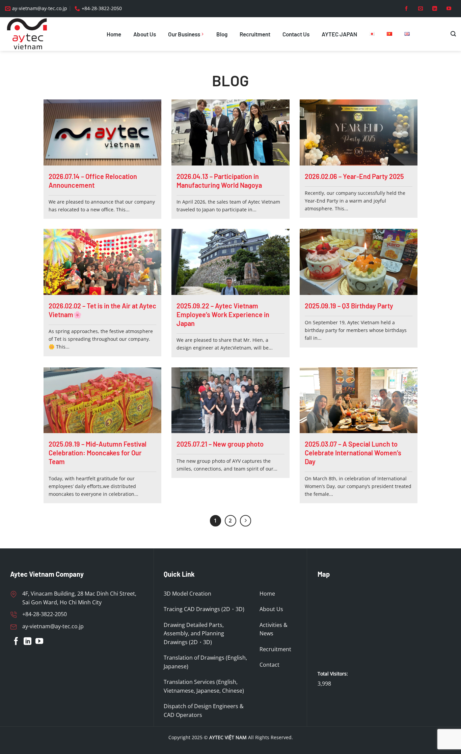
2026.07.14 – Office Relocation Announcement (93, 180)
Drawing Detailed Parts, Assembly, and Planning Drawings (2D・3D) (194, 633)
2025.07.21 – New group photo (220, 444)
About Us (144, 34)
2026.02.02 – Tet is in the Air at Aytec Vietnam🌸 (102, 310)
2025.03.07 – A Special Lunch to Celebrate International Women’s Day (353, 452)
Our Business (184, 34)
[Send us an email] (420, 8)
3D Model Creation (187, 593)
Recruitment (255, 34)
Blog (221, 34)
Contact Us (295, 34)
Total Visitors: (333, 673)
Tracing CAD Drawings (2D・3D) (204, 609)
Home (114, 34)
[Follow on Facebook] (406, 8)
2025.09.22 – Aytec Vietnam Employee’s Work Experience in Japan (223, 314)
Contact (269, 664)
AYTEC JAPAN (339, 34)
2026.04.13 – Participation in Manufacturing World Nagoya (219, 180)
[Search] (453, 33)
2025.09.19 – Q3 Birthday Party (349, 306)
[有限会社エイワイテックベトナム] (30, 34)
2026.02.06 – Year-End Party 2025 (354, 176)
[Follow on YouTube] (448, 8)
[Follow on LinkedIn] (434, 8)
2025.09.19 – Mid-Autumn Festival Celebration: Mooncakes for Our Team (97, 452)
